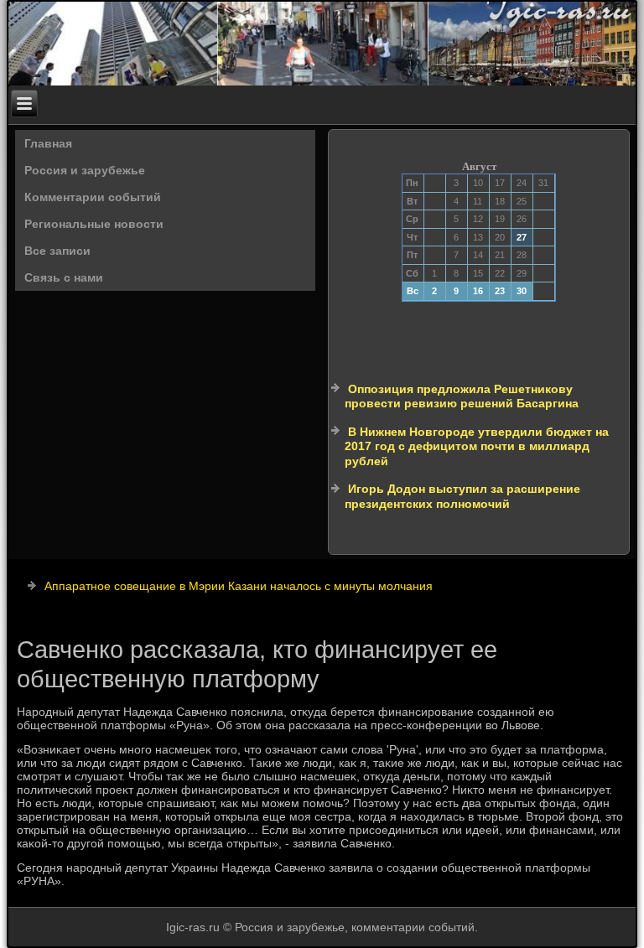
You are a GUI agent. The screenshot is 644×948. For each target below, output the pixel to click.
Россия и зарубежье (84, 170)
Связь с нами (63, 277)
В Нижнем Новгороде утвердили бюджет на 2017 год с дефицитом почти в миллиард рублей (477, 446)
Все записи (57, 250)
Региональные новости (94, 224)
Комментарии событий (92, 197)
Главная (48, 143)
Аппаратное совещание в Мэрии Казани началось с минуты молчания (238, 586)
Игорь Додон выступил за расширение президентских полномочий (462, 496)
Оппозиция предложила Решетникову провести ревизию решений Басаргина (462, 396)
